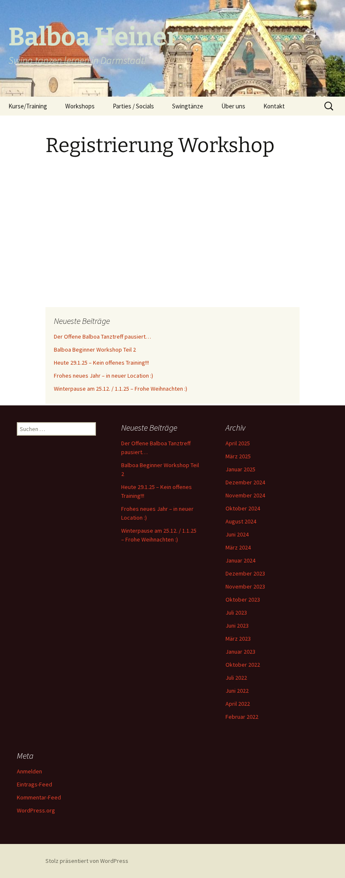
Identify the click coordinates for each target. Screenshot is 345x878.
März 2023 (238, 638)
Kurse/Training (27, 106)
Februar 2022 (242, 716)
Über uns (233, 106)
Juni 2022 (237, 690)
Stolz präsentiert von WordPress (86, 861)
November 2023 (245, 586)
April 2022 (238, 703)
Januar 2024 (240, 560)
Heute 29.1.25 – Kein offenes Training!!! (101, 362)
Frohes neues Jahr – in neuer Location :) (103, 375)
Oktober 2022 (243, 664)
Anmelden (29, 771)
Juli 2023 (236, 612)
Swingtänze (187, 106)
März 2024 (238, 547)
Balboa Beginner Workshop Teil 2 (95, 349)
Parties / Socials (133, 106)
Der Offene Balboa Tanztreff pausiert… (102, 336)
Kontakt (274, 106)
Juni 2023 (237, 625)
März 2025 (238, 456)
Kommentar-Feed (39, 797)
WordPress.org (36, 810)
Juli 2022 (236, 677)
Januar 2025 (240, 469)
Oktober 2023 (243, 599)
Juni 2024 (237, 534)
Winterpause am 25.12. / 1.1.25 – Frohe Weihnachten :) (120, 388)
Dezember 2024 (245, 482)
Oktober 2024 (243, 508)
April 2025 (238, 443)
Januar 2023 (240, 651)
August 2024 (241, 521)
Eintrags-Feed (34, 784)
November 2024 (245, 495)
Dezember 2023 (245, 573)
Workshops (80, 106)
